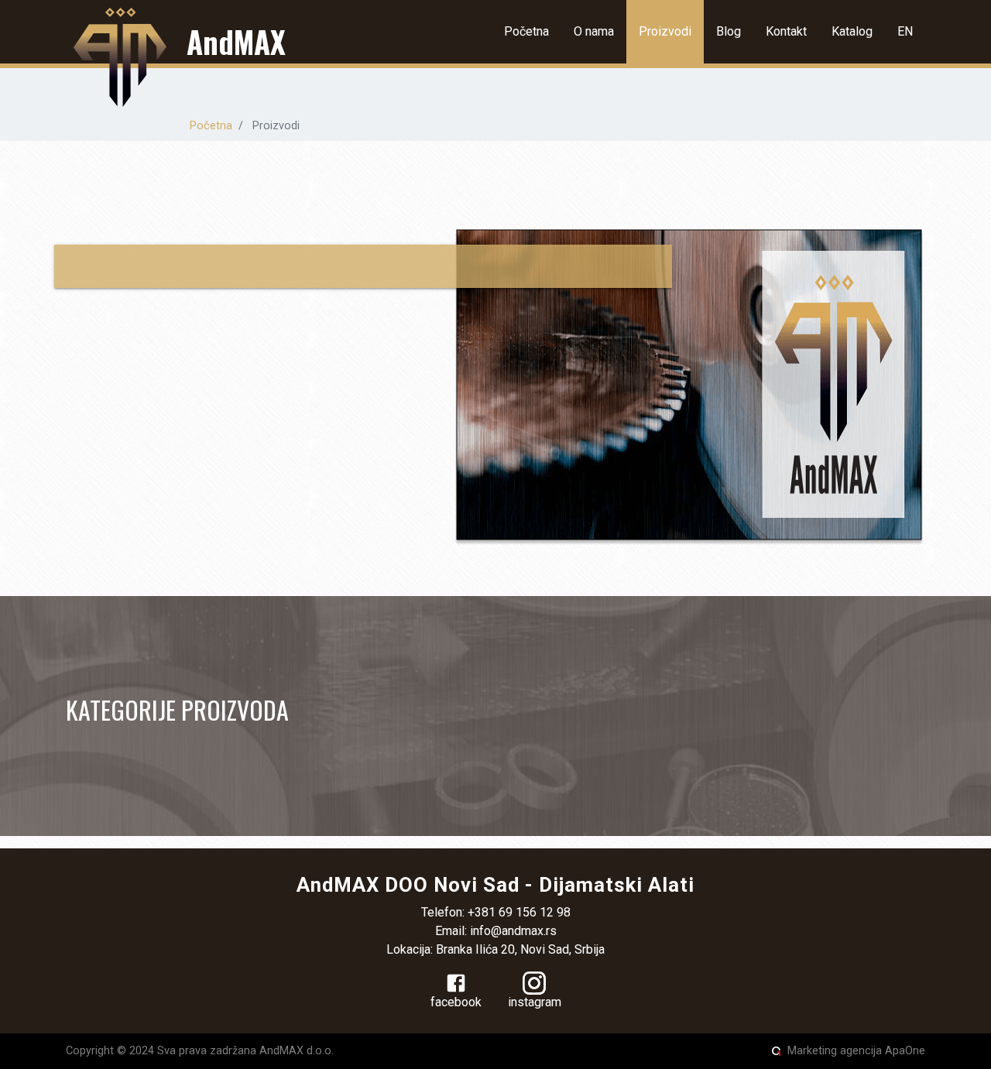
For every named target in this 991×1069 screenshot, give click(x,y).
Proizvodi (665, 31)
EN (905, 31)
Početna (526, 31)
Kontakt (786, 31)
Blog (728, 31)
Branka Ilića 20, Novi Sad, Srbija (520, 949)
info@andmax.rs (513, 930)
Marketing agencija (834, 1050)
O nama (594, 31)
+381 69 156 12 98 (519, 912)
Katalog (852, 31)
